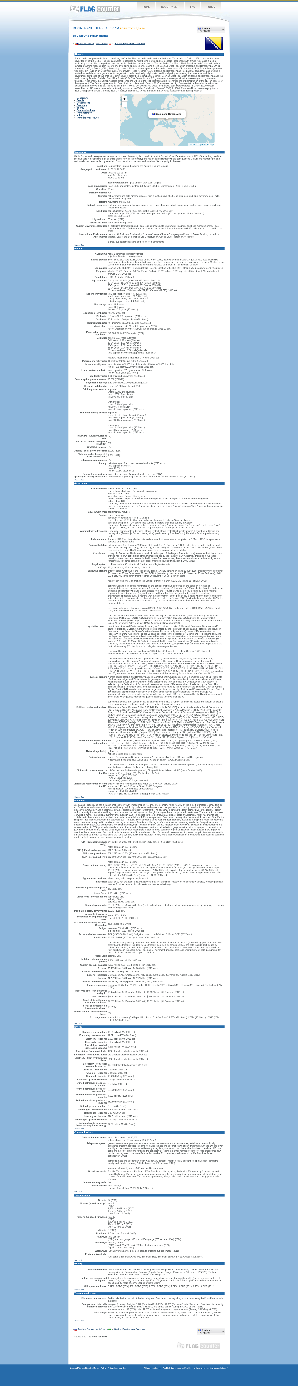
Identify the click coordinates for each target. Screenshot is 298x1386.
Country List (170, 7)
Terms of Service (85, 1368)
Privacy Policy (100, 1368)
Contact (73, 1368)
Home (146, 7)
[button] (184, 112)
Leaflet (192, 144)
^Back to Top (79, 245)
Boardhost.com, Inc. (118, 1368)
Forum (211, 7)
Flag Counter (95, 8)
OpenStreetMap (206, 144)
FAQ (192, 7)
